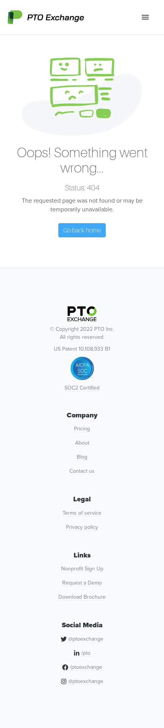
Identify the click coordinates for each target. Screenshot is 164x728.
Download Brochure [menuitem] (82, 597)
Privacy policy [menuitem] (82, 527)
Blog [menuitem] (82, 457)
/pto (85, 653)
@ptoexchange (85, 639)
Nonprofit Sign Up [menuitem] (82, 568)
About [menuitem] (82, 443)
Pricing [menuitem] (82, 428)
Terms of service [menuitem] (82, 513)
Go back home (82, 230)
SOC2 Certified (82, 388)
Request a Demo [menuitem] (82, 583)
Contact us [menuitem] (82, 471)
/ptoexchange (85, 667)
